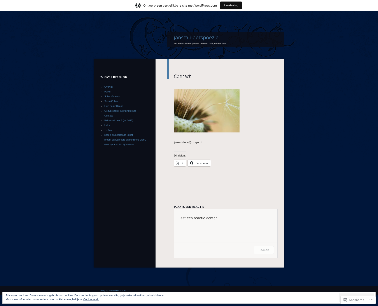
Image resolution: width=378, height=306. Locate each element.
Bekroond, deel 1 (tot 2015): (119, 120)
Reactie (264, 250)
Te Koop (108, 130)
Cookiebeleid (91, 299)
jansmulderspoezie (196, 37)
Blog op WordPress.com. (113, 290)
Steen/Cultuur (111, 101)
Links (107, 125)
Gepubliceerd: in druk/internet (120, 111)
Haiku (107, 91)
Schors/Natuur (112, 96)
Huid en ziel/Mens (113, 106)
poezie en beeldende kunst (118, 135)
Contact (108, 115)
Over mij (108, 86)
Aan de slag (231, 5)
